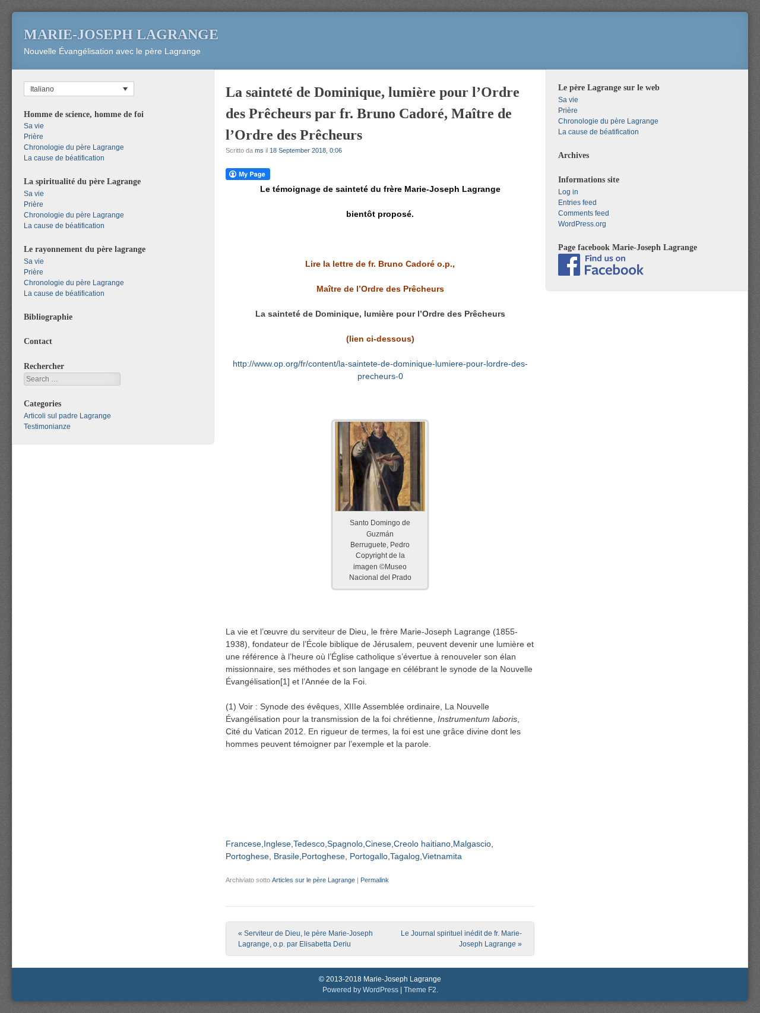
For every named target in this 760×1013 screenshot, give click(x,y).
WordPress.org (582, 224)
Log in (568, 192)
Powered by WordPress (360, 990)
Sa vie (34, 126)
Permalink (374, 879)
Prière (33, 136)
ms (259, 150)
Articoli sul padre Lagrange (67, 416)
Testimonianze (47, 426)
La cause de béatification (64, 158)
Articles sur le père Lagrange (313, 879)
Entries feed (577, 202)
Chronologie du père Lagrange (74, 147)
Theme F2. (421, 990)
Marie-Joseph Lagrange (121, 34)
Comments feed (583, 213)
